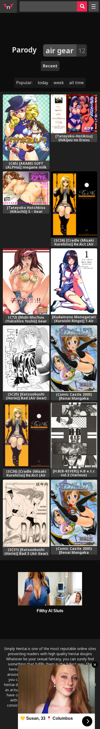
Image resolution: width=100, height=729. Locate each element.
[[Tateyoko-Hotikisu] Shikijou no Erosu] (74, 114)
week (59, 82)
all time (76, 82)
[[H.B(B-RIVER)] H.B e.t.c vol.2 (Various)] (74, 435)
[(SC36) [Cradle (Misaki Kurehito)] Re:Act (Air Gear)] (26, 435)
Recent (50, 66)
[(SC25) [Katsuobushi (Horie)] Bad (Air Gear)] (26, 358)
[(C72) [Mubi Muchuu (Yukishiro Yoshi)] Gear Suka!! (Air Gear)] (26, 281)
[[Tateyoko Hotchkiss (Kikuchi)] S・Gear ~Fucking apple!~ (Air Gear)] (26, 188)
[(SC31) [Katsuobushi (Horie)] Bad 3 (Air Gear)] (26, 513)
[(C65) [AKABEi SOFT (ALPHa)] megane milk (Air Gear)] (26, 127)
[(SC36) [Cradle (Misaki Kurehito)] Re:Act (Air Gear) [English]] (74, 204)
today (43, 82)
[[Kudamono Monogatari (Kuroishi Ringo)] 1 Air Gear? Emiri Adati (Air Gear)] (74, 281)
